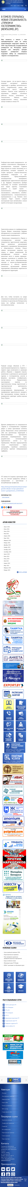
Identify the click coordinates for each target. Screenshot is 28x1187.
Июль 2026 (6, 529)
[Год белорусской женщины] (13, 589)
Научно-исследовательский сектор (9, 988)
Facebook (3, 1174)
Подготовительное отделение (11, 954)
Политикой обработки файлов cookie (9, 1182)
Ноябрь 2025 (7, 547)
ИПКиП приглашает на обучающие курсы (14, 965)
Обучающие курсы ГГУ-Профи (11, 963)
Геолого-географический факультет (12, 503)
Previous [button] (1, 1080)
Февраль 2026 (7, 540)
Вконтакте (3, 1169)
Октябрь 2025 (7, 549)
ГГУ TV (7, 1015)
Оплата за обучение (21, 715)
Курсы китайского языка (10, 960)
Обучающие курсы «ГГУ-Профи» (21, 726)
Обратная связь (6, 1099)
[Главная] (3, 2)
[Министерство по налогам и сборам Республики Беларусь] (14, 1080)
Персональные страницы (8, 1132)
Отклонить (17, 1185)
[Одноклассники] (4, 507)
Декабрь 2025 (7, 545)
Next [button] (26, 1080)
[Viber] (11, 507)
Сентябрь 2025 (7, 552)
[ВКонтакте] (2, 507)
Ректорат (4, 1093)
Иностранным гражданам (14, 747)
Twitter (13, 1169)
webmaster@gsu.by (6, 1160)
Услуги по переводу (21, 737)
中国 (22, 5)
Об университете (6, 1129)
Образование (5, 497)
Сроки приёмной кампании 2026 (12, 952)
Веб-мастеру (5, 1109)
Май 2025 (6, 561)
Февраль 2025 (7, 568)
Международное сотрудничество (21, 977)
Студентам (4, 1126)
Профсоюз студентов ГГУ (11, 1023)
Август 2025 (7, 554)
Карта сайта (5, 1102)
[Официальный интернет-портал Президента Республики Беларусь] (13, 1038)
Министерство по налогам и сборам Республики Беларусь (14, 1080)
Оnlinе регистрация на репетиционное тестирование (21, 704)
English (18, 6)
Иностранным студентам (8, 1096)
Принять (10, 1185)
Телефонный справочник (9, 715)
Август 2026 (7, 526)
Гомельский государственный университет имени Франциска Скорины (14, 2)
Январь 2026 (7, 542)
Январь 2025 (7, 570)
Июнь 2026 (6, 531)
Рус (12, 5)
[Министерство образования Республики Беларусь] (13, 1046)
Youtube (8, 1174)
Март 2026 (6, 538)
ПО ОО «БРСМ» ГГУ (10, 1026)
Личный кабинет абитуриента (9, 704)
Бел (15, 5)
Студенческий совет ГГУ (11, 1020)
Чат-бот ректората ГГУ (10, 1004)
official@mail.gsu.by (9, 1158)
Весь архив (23, 572)
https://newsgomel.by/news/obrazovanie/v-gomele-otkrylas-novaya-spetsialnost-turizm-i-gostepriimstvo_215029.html (14, 489)
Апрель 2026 (7, 536)
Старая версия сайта (7, 1112)
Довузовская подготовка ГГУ (12, 1018)
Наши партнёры (6, 1139)
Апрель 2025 (7, 563)
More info (25, 1179)
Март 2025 (6, 565)
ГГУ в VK (7, 1010)
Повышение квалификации (9, 737)
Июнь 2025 (6, 558)
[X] (9, 507)
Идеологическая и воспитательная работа (9, 977)
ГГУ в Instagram (9, 1012)
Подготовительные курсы (9, 726)
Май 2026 (6, 533)
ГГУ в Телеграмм (9, 1007)
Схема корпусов (6, 1135)
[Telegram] (6, 507)
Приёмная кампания (7, 1120)
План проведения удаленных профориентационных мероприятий (13, 957)
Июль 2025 (6, 556)
